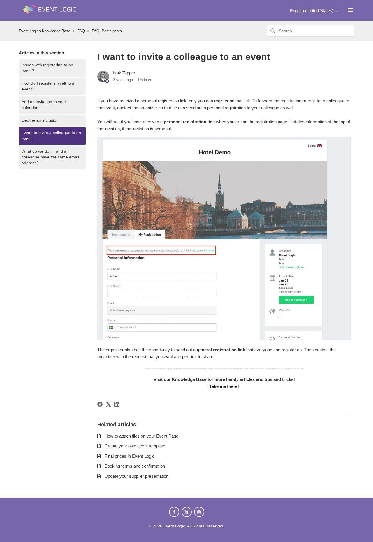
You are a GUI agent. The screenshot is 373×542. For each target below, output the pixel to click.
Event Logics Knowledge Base (44, 31)
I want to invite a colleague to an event (51, 136)
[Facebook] (100, 404)
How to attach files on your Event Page (141, 436)
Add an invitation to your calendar (44, 105)
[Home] (51, 16)
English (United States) (312, 10)
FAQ (81, 31)
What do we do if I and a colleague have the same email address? (50, 157)
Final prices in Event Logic (129, 456)
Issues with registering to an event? (47, 68)
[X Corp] (108, 404)
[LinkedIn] (116, 404)
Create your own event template (135, 445)
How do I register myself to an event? (49, 86)
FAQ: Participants (107, 31)
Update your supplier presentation (136, 476)
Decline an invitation (40, 120)
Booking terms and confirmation (135, 465)
